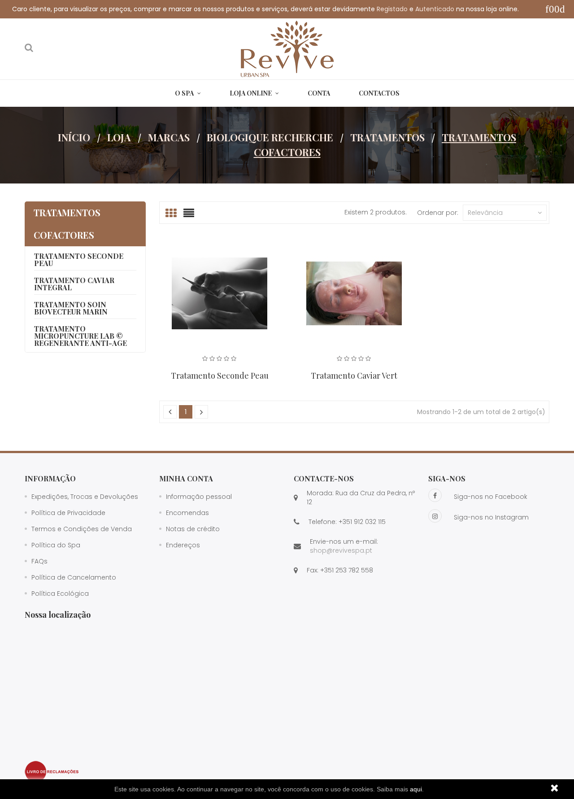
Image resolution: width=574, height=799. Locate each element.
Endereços (183, 545)
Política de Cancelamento (73, 577)
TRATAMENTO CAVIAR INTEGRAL (74, 283)
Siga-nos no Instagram (491, 517)
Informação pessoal (199, 496)
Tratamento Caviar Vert (354, 375)
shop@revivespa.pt (341, 550)
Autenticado (434, 8)
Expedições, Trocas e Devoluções (84, 496)
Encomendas (187, 512)
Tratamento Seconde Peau (220, 375)
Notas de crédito (193, 528)
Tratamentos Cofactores (67, 223)
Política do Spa (55, 545)
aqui (416, 789)
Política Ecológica (60, 593)
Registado (392, 8)
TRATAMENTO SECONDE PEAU (78, 259)
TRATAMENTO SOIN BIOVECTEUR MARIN (71, 308)
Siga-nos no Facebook (490, 496)
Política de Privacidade (68, 512)
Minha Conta (186, 478)
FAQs (39, 561)
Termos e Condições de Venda (81, 528)
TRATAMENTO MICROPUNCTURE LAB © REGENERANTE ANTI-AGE (80, 336)
